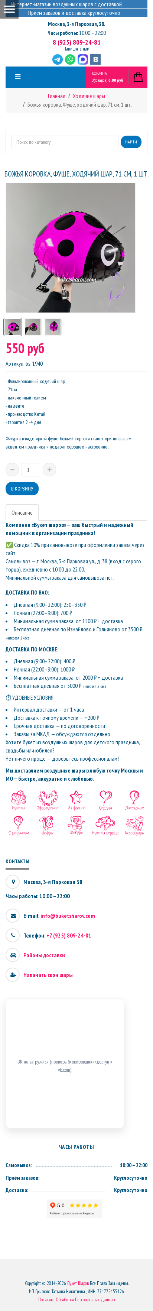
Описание (22, 512)
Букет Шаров (78, 1283)
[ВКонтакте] (95, 59)
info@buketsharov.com (67, 915)
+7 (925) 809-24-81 (68, 935)
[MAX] (83, 59)
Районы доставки (44, 955)
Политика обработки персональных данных (76, 1300)
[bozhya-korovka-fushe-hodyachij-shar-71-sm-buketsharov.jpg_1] (12, 327)
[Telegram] (57, 59)
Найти (131, 142)
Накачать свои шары (48, 974)
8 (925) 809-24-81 (77, 42)
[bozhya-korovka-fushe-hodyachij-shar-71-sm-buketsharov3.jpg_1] (53, 327)
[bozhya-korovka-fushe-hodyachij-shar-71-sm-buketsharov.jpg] (33, 327)
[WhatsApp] (70, 59)
